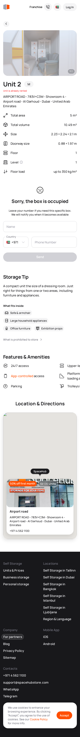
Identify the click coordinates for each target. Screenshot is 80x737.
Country (11, 236)
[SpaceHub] (6, 7)
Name (11, 226)
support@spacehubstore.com (26, 682)
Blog (6, 644)
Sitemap (9, 657)
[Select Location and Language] (57, 7)
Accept (64, 715)
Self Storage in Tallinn (59, 570)
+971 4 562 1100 (19, 531)
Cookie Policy (39, 719)
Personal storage (16, 584)
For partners (12, 637)
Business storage (16, 577)
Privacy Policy (13, 651)
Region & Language (57, 619)
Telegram (10, 696)
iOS (45, 637)
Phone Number (45, 242)
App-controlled (22, 376)
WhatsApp (11, 689)
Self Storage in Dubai (59, 577)
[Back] (6, 24)
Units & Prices (13, 570)
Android (49, 644)
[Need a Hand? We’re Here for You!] (48, 7)
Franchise (36, 7)
